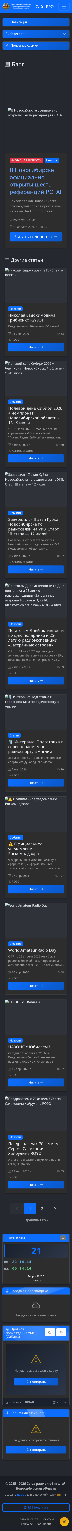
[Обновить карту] (61, 1332)
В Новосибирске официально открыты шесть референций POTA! (35, 181)
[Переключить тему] (64, 1521)
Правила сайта (28, 1519)
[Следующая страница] (55, 1208)
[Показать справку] (50, 1332)
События (16, 402)
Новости (51, 160)
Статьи (14, 735)
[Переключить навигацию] (64, 7)
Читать (34, 347)
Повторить (38, 1381)
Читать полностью (33, 236)
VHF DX (61, 1402)
